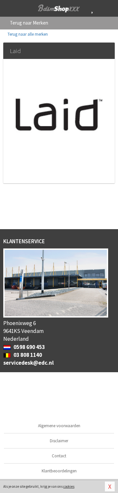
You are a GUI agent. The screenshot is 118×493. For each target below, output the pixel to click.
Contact (59, 456)
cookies (68, 486)
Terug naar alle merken (27, 34)
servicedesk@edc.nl (28, 362)
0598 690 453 (28, 347)
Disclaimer (59, 441)
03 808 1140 (27, 354)
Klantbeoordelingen (59, 471)
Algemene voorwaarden (59, 426)
